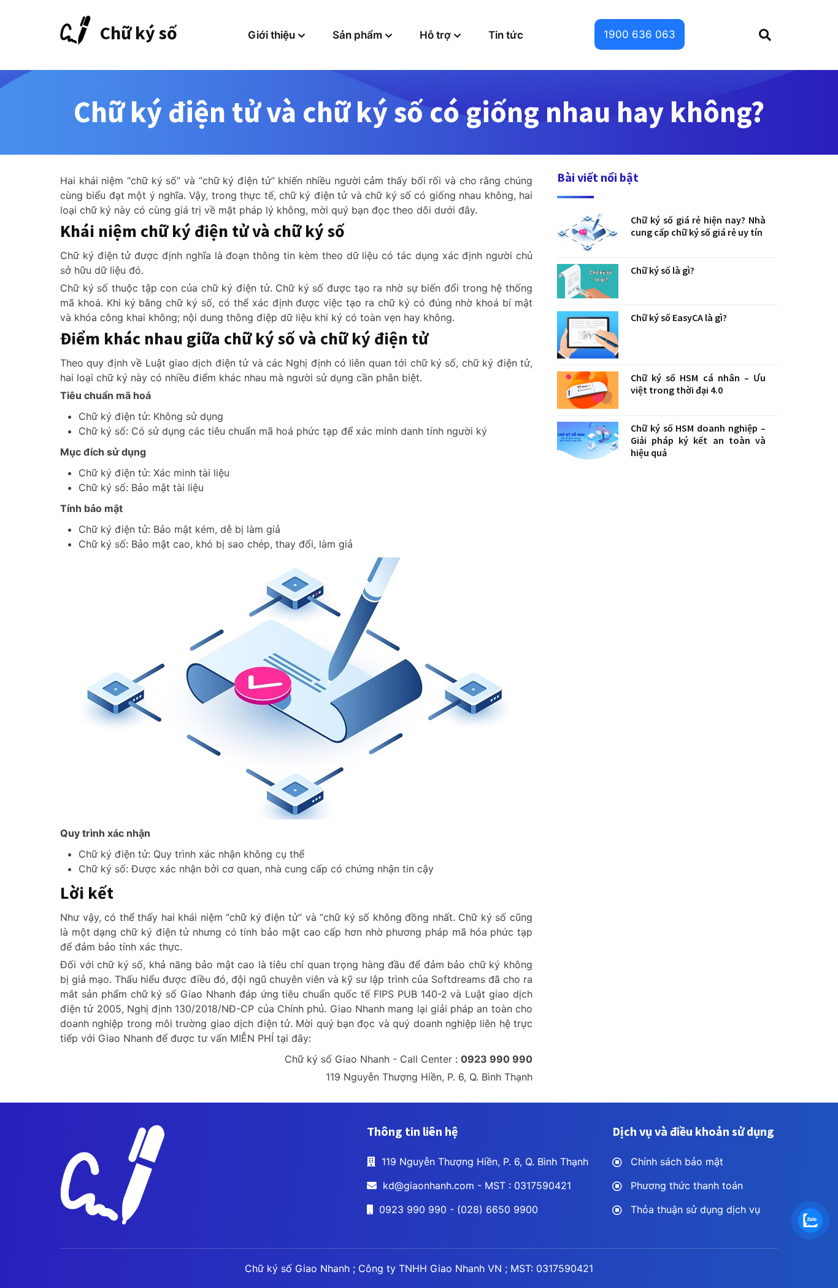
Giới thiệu (271, 35)
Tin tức (505, 35)
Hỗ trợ (435, 35)
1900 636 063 (639, 34)
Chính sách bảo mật (677, 1161)
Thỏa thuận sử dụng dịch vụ (695, 1209)
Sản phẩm (357, 35)
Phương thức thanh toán (687, 1185)
